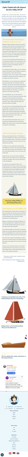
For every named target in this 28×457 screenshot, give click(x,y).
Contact (14, 448)
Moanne (14, 416)
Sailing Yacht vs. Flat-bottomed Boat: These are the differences (12, 326)
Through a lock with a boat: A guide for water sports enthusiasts (14, 257)
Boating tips (4, 353)
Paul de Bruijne (12, 377)
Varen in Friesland (14, 438)
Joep (14, 429)
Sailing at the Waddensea (14, 440)
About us (14, 446)
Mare (14, 414)
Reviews (14, 444)
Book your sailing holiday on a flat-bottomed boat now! (14, 202)
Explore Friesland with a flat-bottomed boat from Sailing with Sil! (14, 8)
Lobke (14, 412)
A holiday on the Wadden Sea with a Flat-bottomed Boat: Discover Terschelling (13, 297)
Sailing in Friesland (5, 295)
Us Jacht (14, 431)
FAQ (14, 442)
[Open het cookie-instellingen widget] (2, 454)
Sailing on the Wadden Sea (14, 12)
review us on (10, 373)
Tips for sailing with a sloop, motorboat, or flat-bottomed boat (13, 260)
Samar (14, 418)
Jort (14, 427)
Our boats (14, 436)
